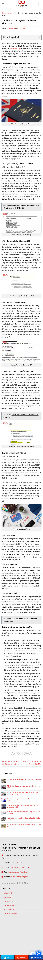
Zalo (8, 957)
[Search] (39, 3)
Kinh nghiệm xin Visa (10, 909)
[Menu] (3, 3)
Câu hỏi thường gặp (10, 914)
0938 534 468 (14, 867)
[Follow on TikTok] (22, 883)
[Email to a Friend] (23, 753)
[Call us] (27, 883)
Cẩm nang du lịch (9, 905)
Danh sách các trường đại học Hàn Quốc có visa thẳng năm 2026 (23, 806)
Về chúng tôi (8, 893)
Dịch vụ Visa (8, 897)
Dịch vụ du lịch (9, 901)
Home (4, 13)
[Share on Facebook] (16, 753)
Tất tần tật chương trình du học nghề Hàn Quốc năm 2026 (24, 787)
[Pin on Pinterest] (27, 753)
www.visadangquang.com (19, 877)
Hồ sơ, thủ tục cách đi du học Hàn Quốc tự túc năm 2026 (24, 825)
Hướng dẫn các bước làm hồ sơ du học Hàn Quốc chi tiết (23, 819)
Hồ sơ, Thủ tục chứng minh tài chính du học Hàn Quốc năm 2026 (23, 793)
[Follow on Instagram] (20, 883)
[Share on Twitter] (19, 753)
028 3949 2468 (16, 863)
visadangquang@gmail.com (18, 872)
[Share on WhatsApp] (12, 753)
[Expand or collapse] (39, 37)
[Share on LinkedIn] (30, 753)
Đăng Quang (21, 29)
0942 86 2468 (26, 867)
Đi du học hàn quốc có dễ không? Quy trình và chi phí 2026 (23, 812)
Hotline (22, 957)
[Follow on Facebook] (17, 883)
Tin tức (9, 13)
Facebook (37, 957)
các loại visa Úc (15, 49)
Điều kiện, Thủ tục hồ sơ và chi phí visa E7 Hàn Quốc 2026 (24, 800)
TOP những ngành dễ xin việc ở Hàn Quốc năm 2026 (24, 780)
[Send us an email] (25, 883)
